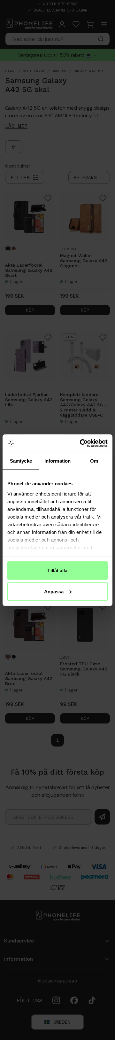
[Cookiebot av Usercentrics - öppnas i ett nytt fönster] (81, 443)
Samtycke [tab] (21, 461)
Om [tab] (94, 461)
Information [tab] (57, 461)
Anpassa (54, 591)
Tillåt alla (57, 570)
